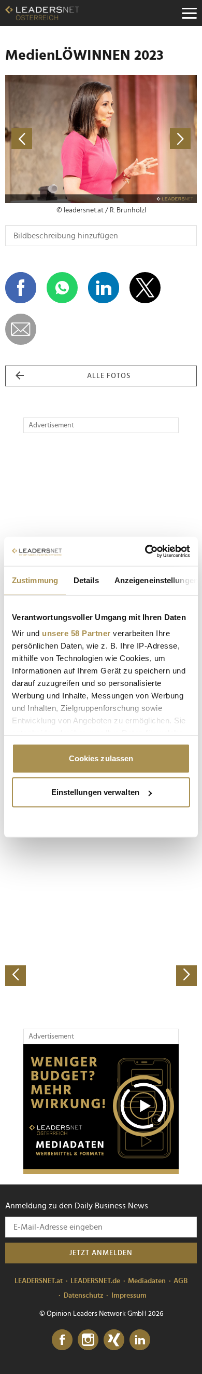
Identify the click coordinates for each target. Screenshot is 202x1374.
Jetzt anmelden (101, 1253)
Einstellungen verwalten (95, 792)
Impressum (129, 1295)
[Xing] (114, 1340)
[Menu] (189, 13)
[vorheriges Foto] (53, 139)
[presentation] (15, 975)
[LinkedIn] (139, 1340)
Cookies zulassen (101, 757)
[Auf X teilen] (145, 287)
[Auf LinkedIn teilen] (103, 287)
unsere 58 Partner (76, 633)
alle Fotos (109, 376)
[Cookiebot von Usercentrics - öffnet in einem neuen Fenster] (145, 551)
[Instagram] (88, 1340)
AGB (180, 1281)
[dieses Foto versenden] (20, 329)
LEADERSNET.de (95, 1281)
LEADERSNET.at (39, 1281)
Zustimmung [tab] (35, 579)
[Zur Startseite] (42, 13)
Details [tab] (86, 579)
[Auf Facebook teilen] (20, 287)
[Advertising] (101, 1109)
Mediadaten (147, 1281)
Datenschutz (84, 1295)
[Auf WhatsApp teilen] (62, 287)
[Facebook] (62, 1340)
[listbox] (101, 892)
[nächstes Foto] (149, 139)
